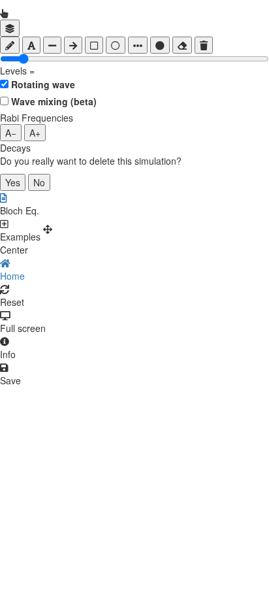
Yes (12, 182)
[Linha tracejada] (138, 45)
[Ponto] (160, 45)
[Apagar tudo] (204, 45)
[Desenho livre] (10, 45)
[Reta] (52, 45)
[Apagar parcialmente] (182, 45)
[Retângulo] (94, 45)
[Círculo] (115, 45)
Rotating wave (43, 84)
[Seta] (73, 45)
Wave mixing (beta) (54, 101)
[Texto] (31, 45)
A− (10, 132)
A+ (34, 132)
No (39, 182)
